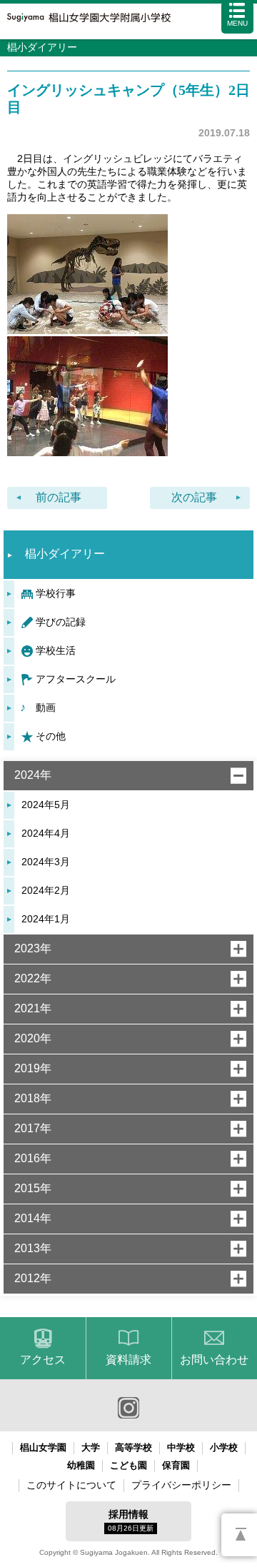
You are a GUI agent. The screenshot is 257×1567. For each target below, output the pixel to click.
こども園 (128, 1465)
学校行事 (56, 593)
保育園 (176, 1465)
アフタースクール (76, 679)
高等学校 (133, 1447)
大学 (90, 1447)
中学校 (181, 1447)
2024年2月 (45, 890)
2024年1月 (45, 918)
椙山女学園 (43, 1447)
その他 (51, 736)
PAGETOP (239, 1534)
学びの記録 (61, 622)
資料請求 (128, 1360)
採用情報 (130, 1520)
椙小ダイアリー (65, 554)
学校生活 (56, 650)
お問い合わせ (214, 1360)
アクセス (43, 1360)
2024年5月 (45, 804)
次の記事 (194, 497)
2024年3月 (45, 861)
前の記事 (58, 497)
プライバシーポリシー (181, 1485)
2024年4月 (45, 833)
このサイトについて (71, 1485)
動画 (46, 707)
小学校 (224, 1447)
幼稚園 (81, 1465)
